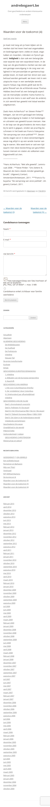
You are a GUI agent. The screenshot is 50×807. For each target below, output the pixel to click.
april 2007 (7, 689)
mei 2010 (7, 573)
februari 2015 (8, 503)
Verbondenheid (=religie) (13, 434)
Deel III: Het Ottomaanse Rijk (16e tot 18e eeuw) (24, 411)
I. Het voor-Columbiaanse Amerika (19, 387)
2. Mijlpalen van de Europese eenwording (22, 378)
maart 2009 (8, 619)
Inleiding (8, 354)
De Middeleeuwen (12, 344)
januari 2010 (8, 586)
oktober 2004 (8, 788)
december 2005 (9, 742)
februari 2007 (8, 696)
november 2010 (9, 560)
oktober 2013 (8, 513)
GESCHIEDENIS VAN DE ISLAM (15, 401)
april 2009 (7, 616)
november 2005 (9, 745)
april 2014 (7, 507)
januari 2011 (8, 556)
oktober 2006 (8, 709)
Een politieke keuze (11, 460)
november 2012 (9, 537)
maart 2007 (8, 692)
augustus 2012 (9, 547)
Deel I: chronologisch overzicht (17, 404)
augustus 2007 (9, 676)
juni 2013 (7, 520)
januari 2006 (8, 739)
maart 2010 (8, 580)
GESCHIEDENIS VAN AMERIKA (15, 384)
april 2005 (7, 769)
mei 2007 (7, 686)
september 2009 (10, 600)
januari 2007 (8, 699)
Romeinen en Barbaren (12, 464)
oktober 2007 (8, 669)
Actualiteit (7, 334)
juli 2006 (6, 719)
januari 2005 (8, 778)
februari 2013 (8, 527)
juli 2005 (6, 759)
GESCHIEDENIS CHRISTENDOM (18, 437)
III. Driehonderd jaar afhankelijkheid (19, 394)
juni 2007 (7, 682)
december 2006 (9, 702)
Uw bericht (9, 254)
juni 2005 (7, 762)
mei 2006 (7, 725)
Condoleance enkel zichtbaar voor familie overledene (22, 293)
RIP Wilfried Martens (11, 474)
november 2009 (9, 593)
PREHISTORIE (8, 431)
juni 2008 (7, 643)
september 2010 (10, 566)
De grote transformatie (12, 361)
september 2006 (10, 712)
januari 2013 (8, 530)
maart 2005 (8, 772)
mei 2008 (7, 646)
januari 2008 (8, 659)
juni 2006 (7, 722)
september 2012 (10, 543)
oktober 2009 (8, 596)
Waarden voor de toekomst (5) (16, 484)
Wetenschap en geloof (12, 440)
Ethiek (5, 368)
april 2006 (7, 729)
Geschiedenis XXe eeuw (13, 424)
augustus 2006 (9, 715)
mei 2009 (7, 613)
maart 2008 (8, 653)
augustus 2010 (9, 570)
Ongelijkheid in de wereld (13, 427)
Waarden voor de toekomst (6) (16, 480)
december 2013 (9, 510)
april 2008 (7, 649)
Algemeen (31, 191)
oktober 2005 (8, 749)
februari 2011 (8, 553)
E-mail (7, 239)
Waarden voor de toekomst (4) (16, 487)
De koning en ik (9, 477)
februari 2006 (8, 735)
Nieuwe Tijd (10, 358)
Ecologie (6, 364)
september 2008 (10, 639)
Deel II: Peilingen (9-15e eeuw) (17, 407)
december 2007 (9, 662)
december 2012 (9, 533)
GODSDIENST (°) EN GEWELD (15, 457)
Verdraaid (7, 470)
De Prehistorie (11, 351)
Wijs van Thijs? (9, 467)
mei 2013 (7, 523)
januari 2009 (8, 626)
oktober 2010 (8, 563)
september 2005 (10, 752)
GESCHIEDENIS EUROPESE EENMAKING (19, 371)
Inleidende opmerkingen (15, 421)
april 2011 (7, 550)
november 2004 (9, 785)
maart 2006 (8, 732)
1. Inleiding (9, 374)
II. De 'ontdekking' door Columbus (19, 391)
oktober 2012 (8, 540)
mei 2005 (7, 765)
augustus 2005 (9, 755)
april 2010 (7, 576)
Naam (7, 229)
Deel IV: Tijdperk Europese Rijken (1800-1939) (23, 414)
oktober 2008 (8, 636)
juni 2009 (7, 609)
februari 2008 (8, 656)
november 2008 (9, 633)
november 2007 (9, 666)
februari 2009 (8, 623)
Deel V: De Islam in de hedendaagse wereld (22, 417)
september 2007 (10, 672)
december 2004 (9, 782)
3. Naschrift (9, 381)
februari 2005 (8, 775)
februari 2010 (8, 583)
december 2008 (9, 629)
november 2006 (9, 706)
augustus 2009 (9, 603)
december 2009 (9, 590)
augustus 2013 (9, 517)
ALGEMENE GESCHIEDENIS (14, 341)
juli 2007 (6, 679)
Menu (25, 21)
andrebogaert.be (25, 5)
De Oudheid (10, 348)
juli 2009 (6, 606)
